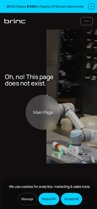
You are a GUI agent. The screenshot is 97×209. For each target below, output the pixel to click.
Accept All (71, 199)
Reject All (49, 199)
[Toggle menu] (87, 21)
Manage (27, 199)
